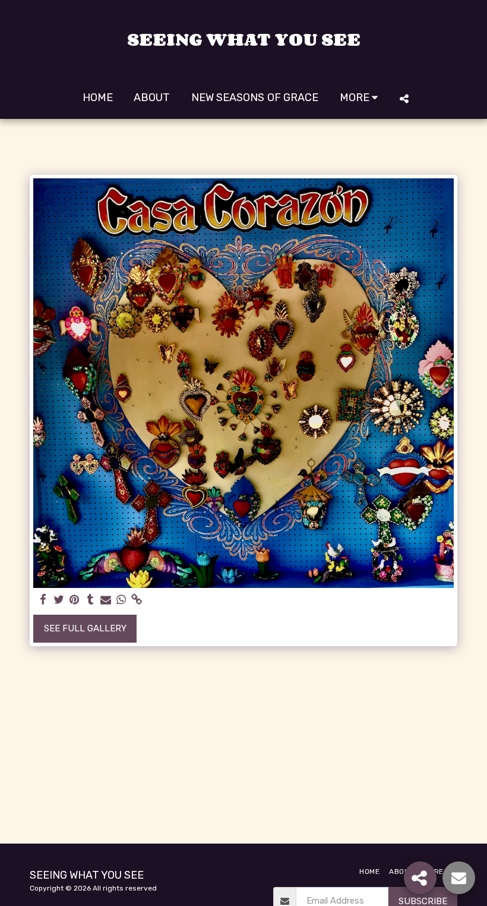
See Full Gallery (85, 628)
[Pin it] (74, 600)
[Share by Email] (106, 600)
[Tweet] (59, 600)
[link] (137, 600)
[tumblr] (90, 600)
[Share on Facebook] (43, 600)
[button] (404, 98)
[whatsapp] (121, 600)
